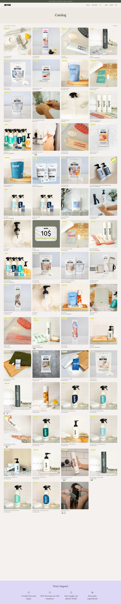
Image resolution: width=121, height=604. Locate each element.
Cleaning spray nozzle (65, 120)
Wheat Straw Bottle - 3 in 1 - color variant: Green (7, 413)
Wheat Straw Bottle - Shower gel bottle (96, 477)
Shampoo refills (7, 345)
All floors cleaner (7, 88)
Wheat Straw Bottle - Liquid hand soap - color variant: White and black (32, 480)
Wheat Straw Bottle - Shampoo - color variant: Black (63, 480)
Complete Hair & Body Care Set (95, 120)
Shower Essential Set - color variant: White (36, 348)
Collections (8, 25)
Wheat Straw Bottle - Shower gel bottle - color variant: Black (91, 480)
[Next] (117, 1)
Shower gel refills (64, 345)
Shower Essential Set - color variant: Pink (32, 348)
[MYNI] (7, 5)
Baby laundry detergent (65, 88)
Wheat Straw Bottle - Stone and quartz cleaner (40, 510)
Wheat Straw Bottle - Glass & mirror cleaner (97, 444)
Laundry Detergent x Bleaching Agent (67, 280)
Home (5, 25)
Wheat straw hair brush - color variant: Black (62, 513)
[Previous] (4, 1)
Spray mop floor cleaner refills (9, 379)
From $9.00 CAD (7, 57)
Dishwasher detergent (65, 185)
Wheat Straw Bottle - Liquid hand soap (39, 477)
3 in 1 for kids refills (36, 56)
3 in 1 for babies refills (8, 56)
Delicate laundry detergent (8, 185)
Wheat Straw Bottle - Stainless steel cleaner (11, 510)
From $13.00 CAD (7, 89)
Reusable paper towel (93, 312)
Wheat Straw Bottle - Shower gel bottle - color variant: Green (92, 480)
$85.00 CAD (34, 121)
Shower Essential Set (36, 345)
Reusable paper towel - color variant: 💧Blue (90, 315)
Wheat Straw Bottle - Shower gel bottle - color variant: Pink (90, 480)
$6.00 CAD (34, 218)
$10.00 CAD (34, 153)
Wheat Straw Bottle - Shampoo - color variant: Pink (62, 480)
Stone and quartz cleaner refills (66, 379)
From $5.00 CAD (93, 218)
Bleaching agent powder (8, 120)
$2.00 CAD (63, 121)
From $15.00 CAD (64, 89)
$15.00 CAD (63, 218)
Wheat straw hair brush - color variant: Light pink (63, 513)
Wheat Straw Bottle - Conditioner (10, 444)
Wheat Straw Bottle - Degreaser (37, 444)
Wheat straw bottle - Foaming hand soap (68, 444)
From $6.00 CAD (7, 412)
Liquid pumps (34, 312)
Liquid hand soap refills (8, 312)
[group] (60, 1)
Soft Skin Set (92, 345)
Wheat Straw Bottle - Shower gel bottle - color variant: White (93, 480)
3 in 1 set (91, 56)
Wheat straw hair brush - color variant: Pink (61, 513)
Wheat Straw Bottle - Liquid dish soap (10, 477)
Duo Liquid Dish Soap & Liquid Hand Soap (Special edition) (100, 185)
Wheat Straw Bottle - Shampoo (66, 477)
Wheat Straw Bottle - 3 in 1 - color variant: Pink (6, 413)
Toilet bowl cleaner (93, 379)
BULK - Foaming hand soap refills (38, 120)
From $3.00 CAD (35, 89)
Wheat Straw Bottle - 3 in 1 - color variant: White (5, 413)
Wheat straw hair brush (65, 510)
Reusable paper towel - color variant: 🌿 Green (91, 315)
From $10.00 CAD (64, 153)
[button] (106, 5)
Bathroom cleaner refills (94, 88)
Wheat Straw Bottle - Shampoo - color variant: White (61, 480)
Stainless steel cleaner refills (37, 379)
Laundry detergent (35, 280)
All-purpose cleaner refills (37, 88)
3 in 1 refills (63, 56)
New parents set (64, 312)
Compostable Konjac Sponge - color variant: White (32, 154)
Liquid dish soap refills (94, 280)
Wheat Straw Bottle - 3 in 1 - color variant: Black (4, 413)
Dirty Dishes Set (35, 185)
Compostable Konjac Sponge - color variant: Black (36, 154)
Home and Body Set (7, 280)
